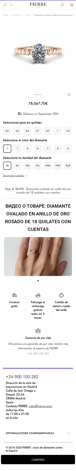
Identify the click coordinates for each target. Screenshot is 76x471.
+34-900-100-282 (22, 377)
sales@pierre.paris (40, 406)
